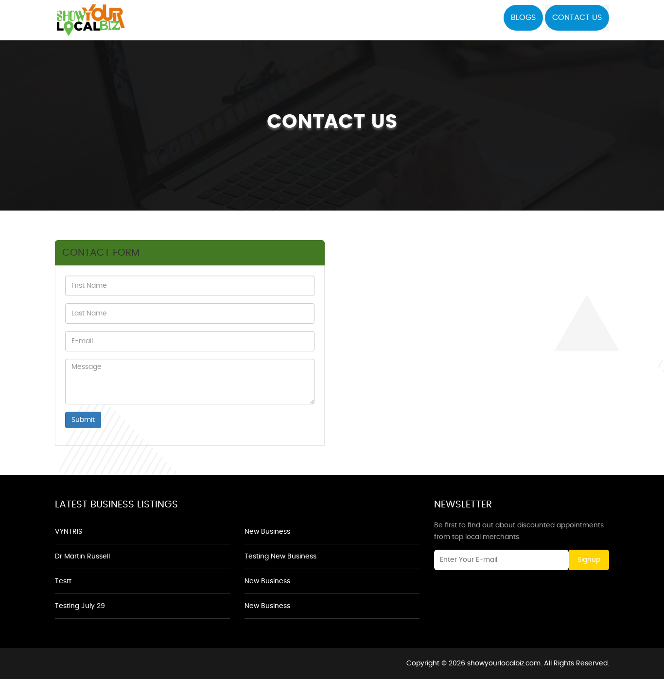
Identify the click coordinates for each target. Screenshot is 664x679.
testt (63, 581)
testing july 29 (80, 606)
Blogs (523, 17)
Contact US (577, 17)
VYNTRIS (68, 531)
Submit (83, 420)
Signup (588, 560)
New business (267, 531)
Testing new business (280, 556)
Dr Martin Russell (82, 556)
